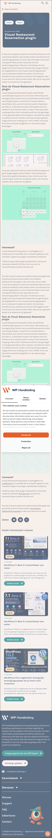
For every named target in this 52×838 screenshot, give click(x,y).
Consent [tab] (9, 399)
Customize (26, 441)
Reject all (26, 448)
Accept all (26, 435)
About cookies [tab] (26, 399)
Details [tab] (42, 399)
